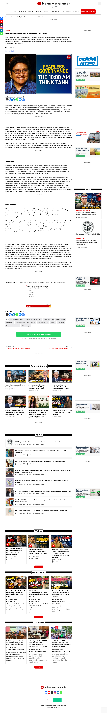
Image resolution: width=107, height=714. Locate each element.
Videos (46, 11)
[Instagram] (55, 692)
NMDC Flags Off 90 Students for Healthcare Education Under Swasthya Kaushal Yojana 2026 (61, 643)
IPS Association (60, 319)
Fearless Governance (16, 319)
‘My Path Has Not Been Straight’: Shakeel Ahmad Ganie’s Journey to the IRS (38, 551)
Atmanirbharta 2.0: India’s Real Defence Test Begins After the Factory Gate (37, 387)
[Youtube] (49, 692)
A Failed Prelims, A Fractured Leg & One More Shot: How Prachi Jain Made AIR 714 (38, 593)
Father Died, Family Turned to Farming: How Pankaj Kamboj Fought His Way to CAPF (15, 593)
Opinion (68, 11)
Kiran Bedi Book (20, 322)
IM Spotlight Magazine (88, 11)
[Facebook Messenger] (20, 99)
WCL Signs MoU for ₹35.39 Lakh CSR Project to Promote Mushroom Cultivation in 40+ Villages (38, 643)
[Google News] (23, 99)
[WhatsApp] (61, 692)
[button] (7, 3)
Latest (14, 11)
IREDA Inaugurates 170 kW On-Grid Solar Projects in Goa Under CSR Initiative (15, 643)
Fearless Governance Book (33, 319)
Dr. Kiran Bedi (9, 51)
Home (7, 17)
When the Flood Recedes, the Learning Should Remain (15, 386)
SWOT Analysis (26, 326)
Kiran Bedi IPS (31, 322)
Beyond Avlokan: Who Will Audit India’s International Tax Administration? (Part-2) (62, 387)
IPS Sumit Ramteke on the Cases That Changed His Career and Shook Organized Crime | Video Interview (60, 553)
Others (75, 11)
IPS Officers (9, 322)
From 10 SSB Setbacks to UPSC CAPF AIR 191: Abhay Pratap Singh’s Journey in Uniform (60, 593)
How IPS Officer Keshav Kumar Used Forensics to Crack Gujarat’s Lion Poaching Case (14, 551)
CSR (63, 11)
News (29, 11)
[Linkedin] (13, 99)
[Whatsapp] (16, 99)
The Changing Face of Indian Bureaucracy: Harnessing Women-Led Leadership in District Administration (38, 413)
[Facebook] (10, 99)
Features (21, 11)
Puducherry (61, 322)
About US (49, 700)
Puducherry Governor (12, 326)
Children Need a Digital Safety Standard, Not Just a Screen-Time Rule (62, 412)
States (37, 11)
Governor (47, 319)
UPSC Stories (55, 11)
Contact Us (57, 700)
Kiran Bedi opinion (42, 322)
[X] (7, 99)
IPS (53, 319)
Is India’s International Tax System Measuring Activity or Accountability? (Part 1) (15, 412)
